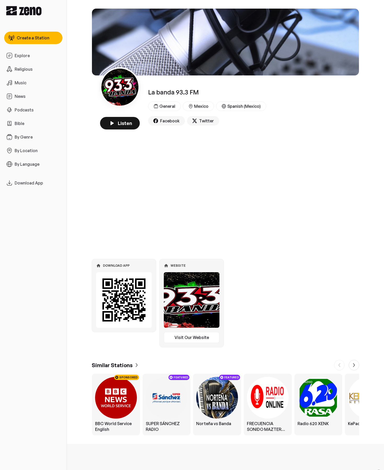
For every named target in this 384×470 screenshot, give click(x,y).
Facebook (170, 120)
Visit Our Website (191, 337)
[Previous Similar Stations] (339, 365)
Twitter (206, 120)
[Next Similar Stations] (354, 365)
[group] (225, 404)
